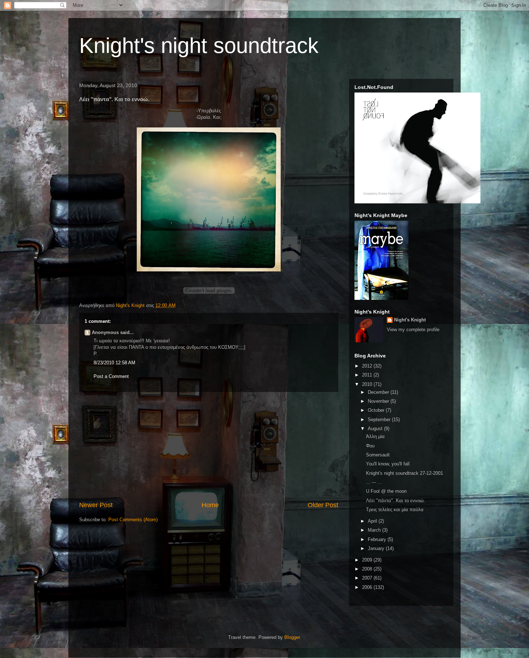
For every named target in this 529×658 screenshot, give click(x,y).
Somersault (378, 455)
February (378, 539)
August (376, 428)
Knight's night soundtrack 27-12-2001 (404, 473)
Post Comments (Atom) (133, 519)
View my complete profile (413, 329)
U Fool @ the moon (386, 491)
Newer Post (96, 505)
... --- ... (374, 482)
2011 (368, 375)
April (373, 521)
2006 (368, 587)
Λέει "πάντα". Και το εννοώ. (395, 500)
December (379, 392)
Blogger (292, 637)
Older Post (323, 505)
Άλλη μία (375, 436)
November (379, 401)
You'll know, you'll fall (388, 464)
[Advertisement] (209, 446)
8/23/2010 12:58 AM (114, 362)
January (377, 548)
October (377, 410)
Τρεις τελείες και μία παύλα (395, 509)
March (375, 530)
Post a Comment (111, 376)
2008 (368, 569)
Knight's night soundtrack (198, 45)
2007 (368, 578)
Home (210, 505)
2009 (368, 560)
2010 (368, 384)
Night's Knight (410, 320)
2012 (368, 366)
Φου (370, 446)
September (380, 419)
